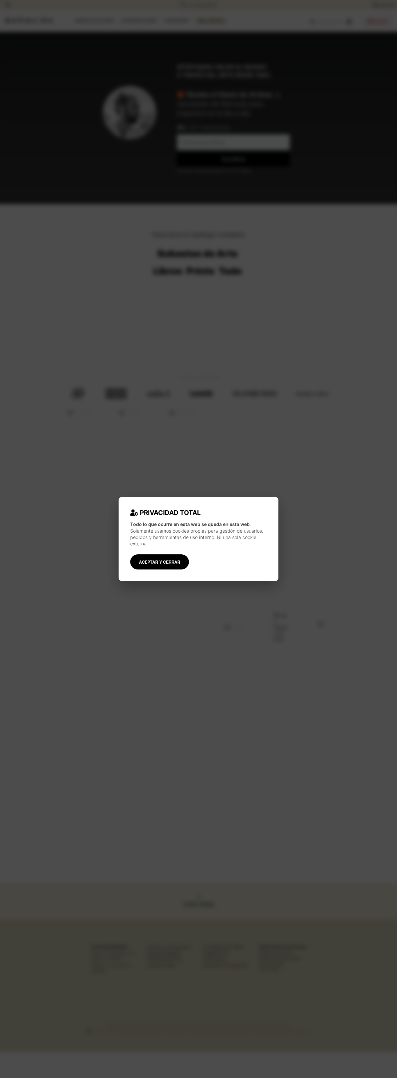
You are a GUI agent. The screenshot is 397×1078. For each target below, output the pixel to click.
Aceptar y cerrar (159, 562)
